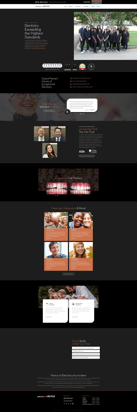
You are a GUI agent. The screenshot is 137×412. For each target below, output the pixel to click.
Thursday (84, 402)
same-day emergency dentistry (38, 48)
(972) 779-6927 (67, 387)
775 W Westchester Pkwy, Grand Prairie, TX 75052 (68, 401)
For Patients (86, 6)
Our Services (77, 6)
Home (65, 6)
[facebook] (64, 403)
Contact (98, 6)
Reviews (93, 6)
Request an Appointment (96, 1)
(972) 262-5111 (41, 2)
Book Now (96, 2)
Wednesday (85, 401)
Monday (84, 398)
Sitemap (63, 409)
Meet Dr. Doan (90, 155)
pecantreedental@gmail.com (79, 387)
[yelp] (68, 403)
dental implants (36, 46)
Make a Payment (87, 2)
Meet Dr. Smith (83, 155)
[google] (66, 403)
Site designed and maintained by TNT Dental (78, 409)
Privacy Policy (68, 409)
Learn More (49, 316)
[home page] (42, 6)
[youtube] (73, 403)
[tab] (80, 113)
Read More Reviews (49, 110)
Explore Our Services (68, 273)
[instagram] (70, 403)
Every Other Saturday (87, 404)
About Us (70, 6)
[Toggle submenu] (72, 6)
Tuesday (84, 399)
